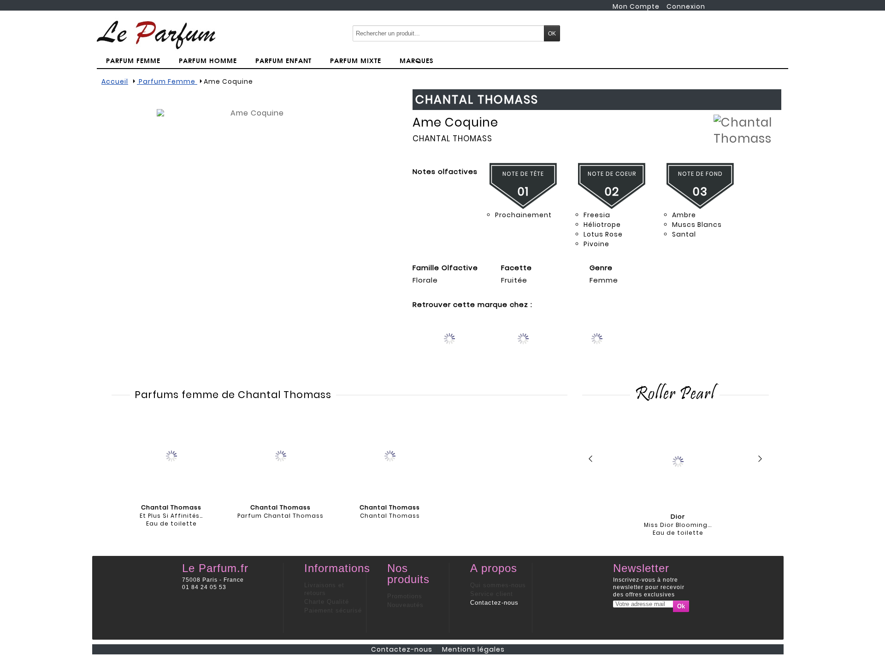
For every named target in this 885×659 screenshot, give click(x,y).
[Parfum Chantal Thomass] (281, 455)
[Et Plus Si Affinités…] (171, 455)
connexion (686, 6)
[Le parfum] (156, 34)
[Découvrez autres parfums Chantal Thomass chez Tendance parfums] (597, 346)
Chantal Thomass (452, 138)
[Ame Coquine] (253, 205)
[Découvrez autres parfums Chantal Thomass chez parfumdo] (523, 346)
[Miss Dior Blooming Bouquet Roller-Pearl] (677, 460)
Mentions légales (473, 649)
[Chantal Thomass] (390, 455)
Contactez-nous (494, 602)
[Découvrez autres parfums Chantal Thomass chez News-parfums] (450, 346)
